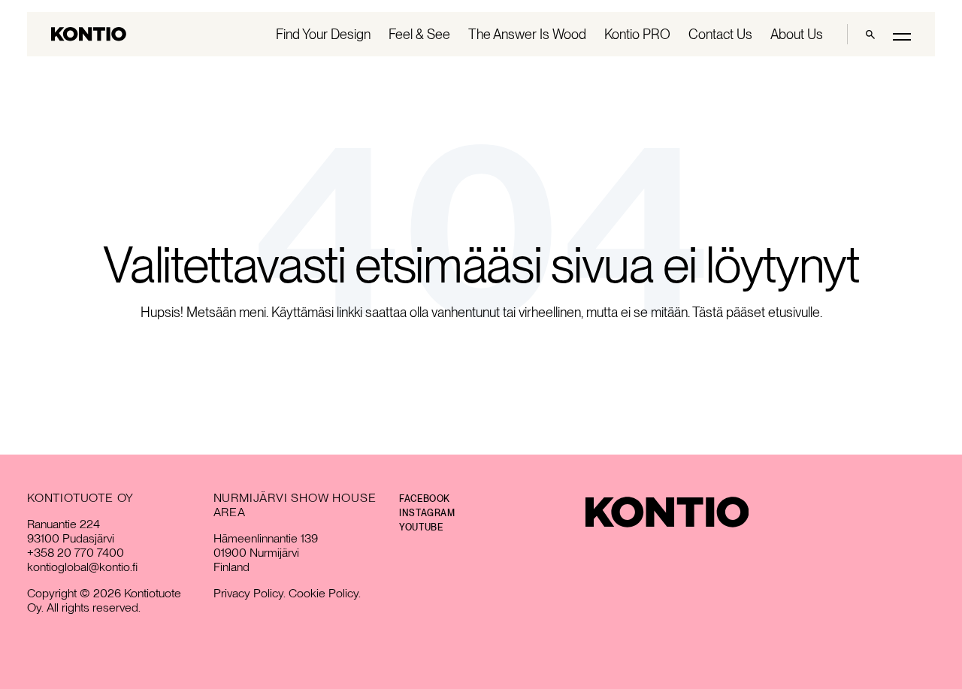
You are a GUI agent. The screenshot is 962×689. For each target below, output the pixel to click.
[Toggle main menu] (902, 36)
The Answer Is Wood (527, 34)
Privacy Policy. (249, 593)
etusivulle (794, 312)
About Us (796, 34)
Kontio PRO (637, 34)
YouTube (421, 527)
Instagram (427, 513)
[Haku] (870, 34)
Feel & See (419, 34)
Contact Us (720, 34)
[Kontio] (667, 512)
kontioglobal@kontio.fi (82, 567)
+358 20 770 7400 (75, 552)
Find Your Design (323, 34)
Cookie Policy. (325, 593)
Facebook (424, 499)
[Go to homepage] (88, 34)
